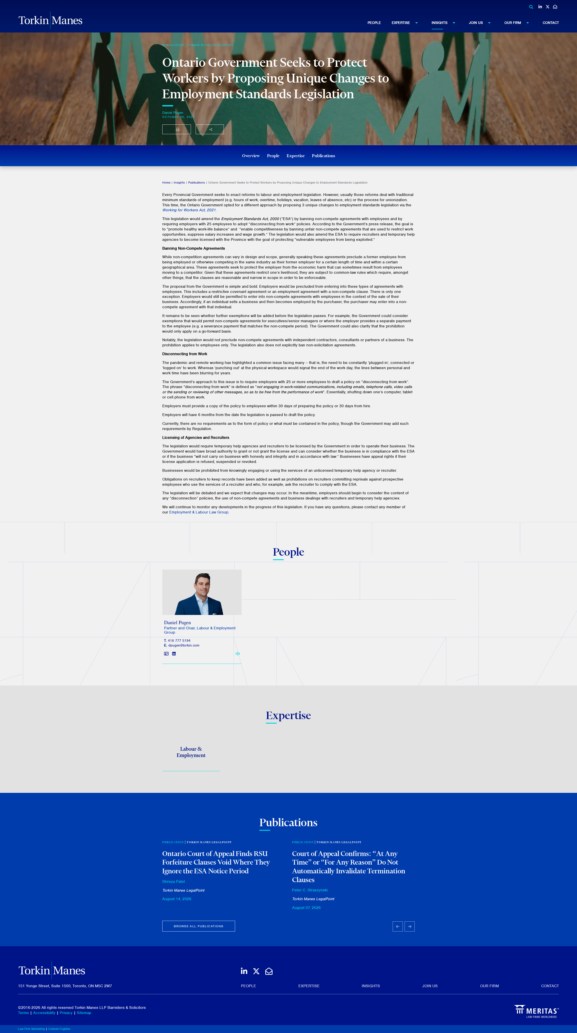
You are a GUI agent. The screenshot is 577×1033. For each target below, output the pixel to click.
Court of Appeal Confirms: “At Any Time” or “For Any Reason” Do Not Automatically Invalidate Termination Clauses (348, 866)
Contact (551, 23)
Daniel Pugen (172, 112)
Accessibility (44, 1012)
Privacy (66, 1012)
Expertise (401, 23)
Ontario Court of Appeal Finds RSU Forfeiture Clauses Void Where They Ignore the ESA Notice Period (216, 862)
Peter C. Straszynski (310, 890)
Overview (251, 155)
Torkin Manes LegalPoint (210, 45)
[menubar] (463, 22)
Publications (323, 155)
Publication (173, 842)
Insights (439, 23)
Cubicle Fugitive (59, 1029)
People (374, 23)
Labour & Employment (191, 752)
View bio (200, 604)
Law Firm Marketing (31, 1029)
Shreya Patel (173, 881)
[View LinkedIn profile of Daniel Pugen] (174, 653)
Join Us (476, 23)
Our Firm (512, 23)
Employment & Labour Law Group (198, 512)
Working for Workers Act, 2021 (189, 209)
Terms (23, 1012)
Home (166, 182)
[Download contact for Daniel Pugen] (166, 653)
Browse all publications (198, 926)
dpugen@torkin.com (183, 645)
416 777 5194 (179, 640)
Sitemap (84, 1012)
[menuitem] (380, 22)
